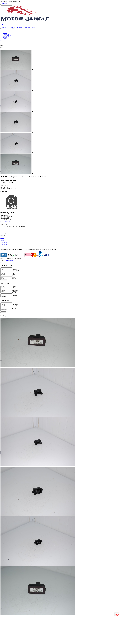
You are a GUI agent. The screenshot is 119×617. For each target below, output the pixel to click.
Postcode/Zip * (15, 278)
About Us (5, 27)
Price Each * (14, 287)
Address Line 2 (15, 274)
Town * (13, 275)
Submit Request (4, 279)
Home (1, 27)
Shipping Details (10, 27)
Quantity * (14, 286)
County (13, 277)
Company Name (15, 269)
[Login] (2, 24)
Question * (14, 310)
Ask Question (3, 312)
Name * (13, 268)
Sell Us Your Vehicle (17, 27)
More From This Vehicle (5, 221)
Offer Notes (14, 295)
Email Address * (15, 270)
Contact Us (33, 27)
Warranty (29, 27)
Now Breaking (24, 27)
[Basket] (0, 26)
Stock (5, 48)
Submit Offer (3, 296)
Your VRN (14, 308)
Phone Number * (15, 271)
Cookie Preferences (4, 244)
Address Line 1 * (15, 273)
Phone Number (15, 292)
